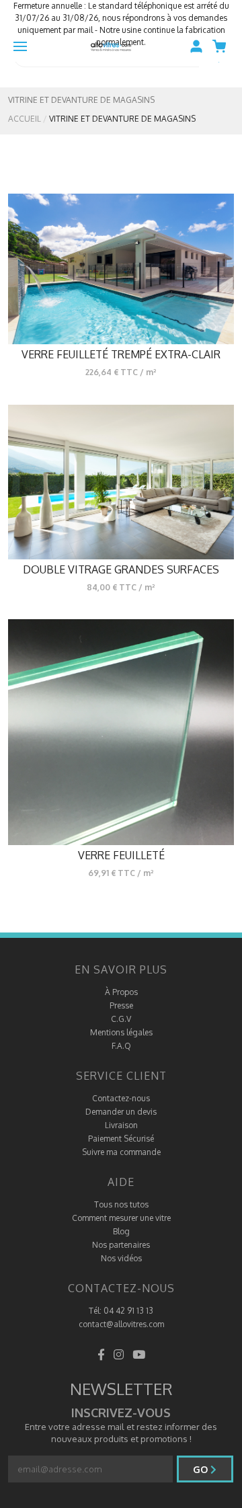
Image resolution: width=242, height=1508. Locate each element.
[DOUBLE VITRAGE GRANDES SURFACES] (121, 482)
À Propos (121, 992)
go (201, 1469)
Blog (121, 1231)
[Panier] (222, 46)
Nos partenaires (121, 1245)
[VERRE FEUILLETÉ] (121, 732)
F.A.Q (121, 1046)
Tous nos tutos (121, 1204)
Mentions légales (121, 1032)
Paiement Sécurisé (121, 1139)
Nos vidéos (121, 1258)
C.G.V (121, 1019)
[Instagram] (119, 1354)
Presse (121, 1005)
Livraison (121, 1125)
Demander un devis (121, 1112)
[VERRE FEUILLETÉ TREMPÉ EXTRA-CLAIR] (121, 269)
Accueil (24, 119)
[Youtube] (138, 1354)
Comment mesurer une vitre (121, 1218)
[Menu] (20, 46)
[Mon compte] (196, 46)
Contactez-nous (121, 1098)
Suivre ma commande (121, 1152)
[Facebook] (101, 1354)
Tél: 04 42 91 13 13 (121, 1311)
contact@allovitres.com (121, 1324)
